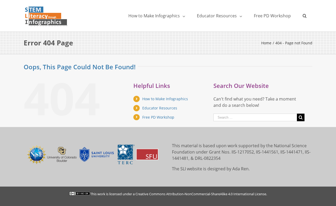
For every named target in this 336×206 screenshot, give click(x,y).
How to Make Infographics (165, 98)
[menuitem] (156, 15)
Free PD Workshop (158, 117)
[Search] (304, 15)
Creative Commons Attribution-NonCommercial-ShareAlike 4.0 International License (200, 194)
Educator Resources (159, 107)
